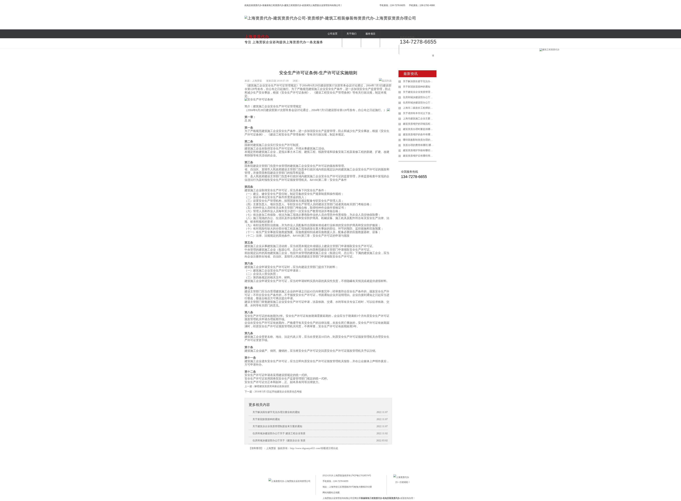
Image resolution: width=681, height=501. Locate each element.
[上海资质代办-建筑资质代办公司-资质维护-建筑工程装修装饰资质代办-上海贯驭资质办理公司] (330, 18)
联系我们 (408, 49)
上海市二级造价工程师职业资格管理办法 (419, 108)
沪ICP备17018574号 (361, 475)
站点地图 (335, 492)
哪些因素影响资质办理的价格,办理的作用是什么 (419, 139)
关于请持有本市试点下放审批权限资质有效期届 (419, 113)
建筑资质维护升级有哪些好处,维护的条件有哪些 (419, 150)
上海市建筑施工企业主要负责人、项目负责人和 (419, 118)
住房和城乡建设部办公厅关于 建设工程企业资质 (279, 433)
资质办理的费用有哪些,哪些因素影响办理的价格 (419, 145)
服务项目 (370, 33)
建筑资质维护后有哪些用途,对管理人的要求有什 (419, 155)
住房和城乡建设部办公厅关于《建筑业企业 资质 (279, 440)
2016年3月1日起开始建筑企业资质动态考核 (278, 391)
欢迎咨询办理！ (399, 498)
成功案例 (351, 42)
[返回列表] (385, 81)
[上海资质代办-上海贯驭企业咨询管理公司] (289, 481)
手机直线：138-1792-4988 (422, 5)
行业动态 (389, 49)
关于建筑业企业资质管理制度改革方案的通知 (277, 426)
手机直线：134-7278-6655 (392, 5)
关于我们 (351, 33)
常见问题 (370, 42)
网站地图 (327, 492)
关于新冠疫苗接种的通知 (266, 419)
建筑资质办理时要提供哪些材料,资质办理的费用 (419, 129)
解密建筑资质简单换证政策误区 (271, 386)
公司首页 (332, 33)
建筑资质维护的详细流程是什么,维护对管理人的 (419, 124)
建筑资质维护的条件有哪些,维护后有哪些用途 (419, 134)
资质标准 (332, 42)
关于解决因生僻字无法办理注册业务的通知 (276, 412)
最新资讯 (410, 74)
